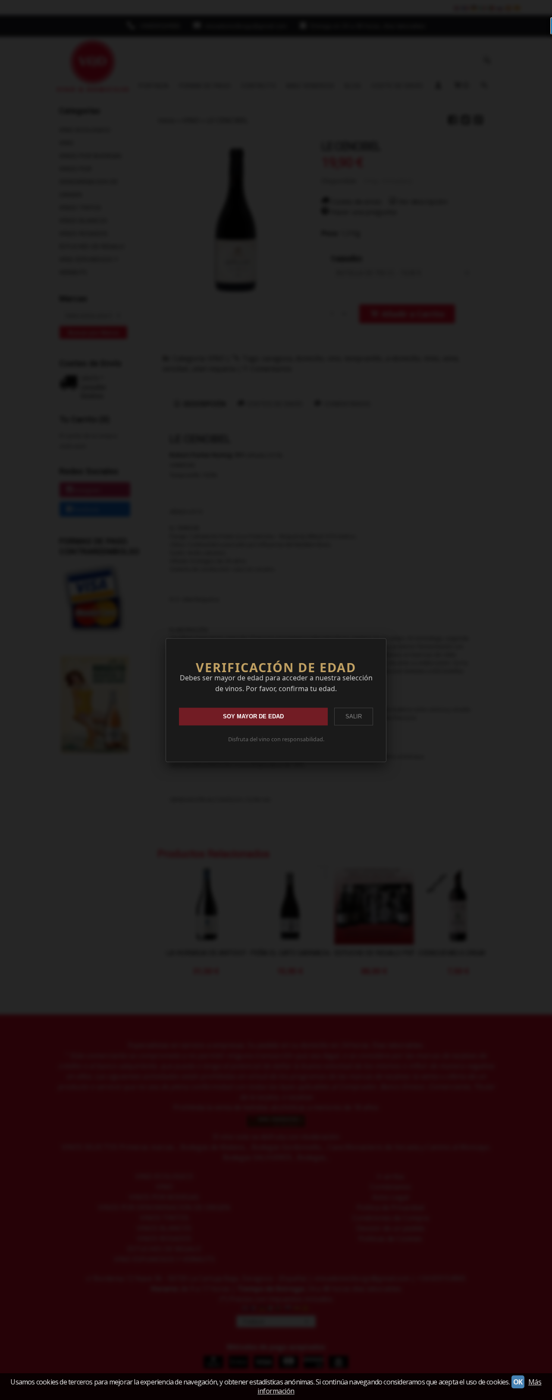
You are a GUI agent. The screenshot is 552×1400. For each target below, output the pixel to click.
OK (518, 1382)
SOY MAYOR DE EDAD (253, 716)
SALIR (353, 716)
